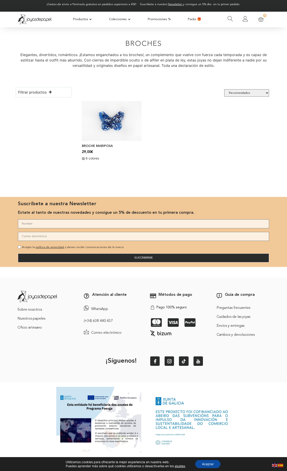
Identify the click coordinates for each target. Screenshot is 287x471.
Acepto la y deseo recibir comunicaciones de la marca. (73, 247)
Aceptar (208, 464)
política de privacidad (50, 247)
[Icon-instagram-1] (169, 361)
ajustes (180, 466)
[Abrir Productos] (90, 19)
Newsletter (175, 4)
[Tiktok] (183, 361)
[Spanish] (281, 465)
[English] (275, 465)
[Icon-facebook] (155, 361)
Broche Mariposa (97, 146)
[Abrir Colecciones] (129, 19)
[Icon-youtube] (198, 361)
